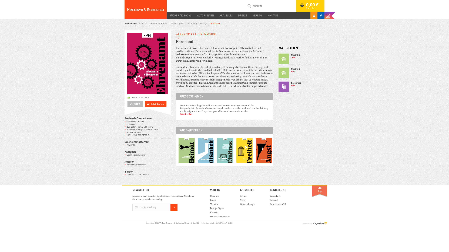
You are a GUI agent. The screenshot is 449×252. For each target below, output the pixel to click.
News (242, 200)
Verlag (257, 15)
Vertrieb (214, 204)
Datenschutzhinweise (220, 217)
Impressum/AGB (278, 204)
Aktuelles (226, 15)
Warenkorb (275, 196)
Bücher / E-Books (180, 15)
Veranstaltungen (247, 204)
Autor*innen (205, 15)
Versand (274, 200)
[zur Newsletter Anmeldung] (173, 210)
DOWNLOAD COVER (140, 97)
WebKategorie (177, 23)
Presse (242, 15)
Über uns (214, 196)
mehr (302, 60)
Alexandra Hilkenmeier (196, 34)
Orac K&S (146, 9)
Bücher (243, 196)
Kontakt (272, 15)
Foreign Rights (217, 208)
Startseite (142, 23)
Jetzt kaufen (157, 104)
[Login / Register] (313, 15)
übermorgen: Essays (197, 23)
